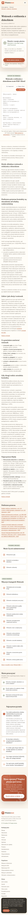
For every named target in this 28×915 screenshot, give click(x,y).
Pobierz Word (21, 86)
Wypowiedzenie (5, 854)
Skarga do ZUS (5, 865)
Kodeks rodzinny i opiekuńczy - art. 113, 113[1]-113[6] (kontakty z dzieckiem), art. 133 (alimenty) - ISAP (13, 510)
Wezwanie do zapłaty (6, 844)
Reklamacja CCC (5, 868)
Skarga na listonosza (6, 863)
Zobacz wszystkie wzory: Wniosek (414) (11, 665)
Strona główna (4, 7)
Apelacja (3, 842)
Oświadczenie (4, 856)
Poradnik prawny (5, 891)
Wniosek (11, 7)
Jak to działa (4, 882)
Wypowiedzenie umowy (7, 870)
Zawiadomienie (5, 849)
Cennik (3, 884)
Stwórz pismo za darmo (13, 60)
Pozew (3, 837)
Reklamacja (4, 835)
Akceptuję (6, 910)
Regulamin (4, 896)
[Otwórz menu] (25, 2)
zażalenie (19, 328)
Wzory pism (4, 889)
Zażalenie (3, 851)
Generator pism (5, 886)
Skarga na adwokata (6, 872)
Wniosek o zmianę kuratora (8, 875)
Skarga (3, 830)
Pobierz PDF (21, 89)
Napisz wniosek (5, 336)
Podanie (3, 847)
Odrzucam (13, 910)
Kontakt (3, 893)
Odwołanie (4, 832)
